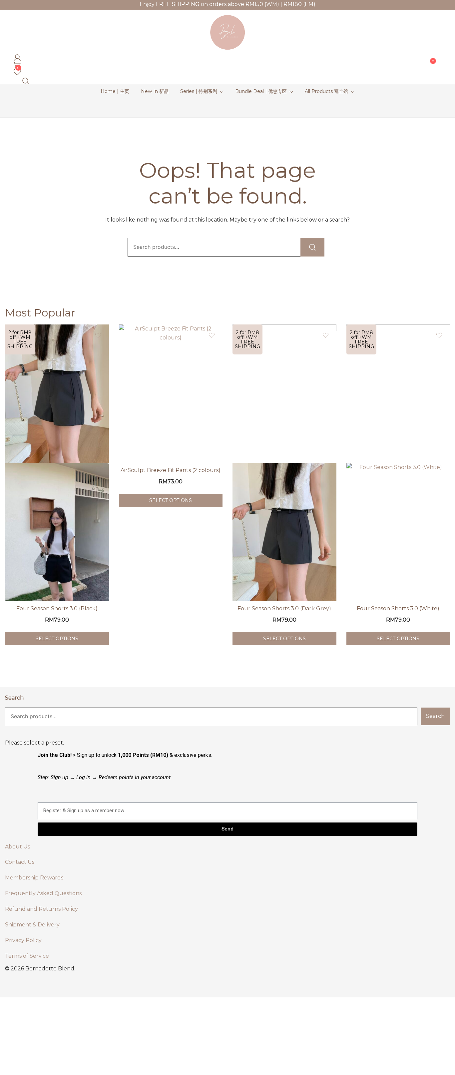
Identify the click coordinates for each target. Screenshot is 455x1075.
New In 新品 (155, 91)
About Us (17, 846)
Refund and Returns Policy (41, 909)
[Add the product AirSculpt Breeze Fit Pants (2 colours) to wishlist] (212, 335)
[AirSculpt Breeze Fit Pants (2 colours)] (171, 393)
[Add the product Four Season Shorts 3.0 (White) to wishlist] (439, 335)
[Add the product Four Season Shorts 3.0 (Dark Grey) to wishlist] (325, 335)
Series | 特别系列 (198, 91)
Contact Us (19, 862)
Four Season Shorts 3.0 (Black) (57, 608)
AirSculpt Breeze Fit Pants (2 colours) (171, 470)
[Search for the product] (312, 247)
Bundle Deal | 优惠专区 (261, 91)
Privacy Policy (23, 940)
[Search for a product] (24, 79)
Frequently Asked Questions (43, 893)
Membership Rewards (34, 877)
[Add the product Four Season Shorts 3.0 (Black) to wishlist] (98, 335)
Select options (57, 639)
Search (14, 698)
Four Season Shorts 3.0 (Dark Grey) (284, 608)
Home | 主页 (115, 91)
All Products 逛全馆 (326, 91)
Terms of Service (27, 956)
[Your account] (16, 56)
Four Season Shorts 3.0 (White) (398, 608)
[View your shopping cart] (16, 63)
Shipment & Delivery (32, 924)
